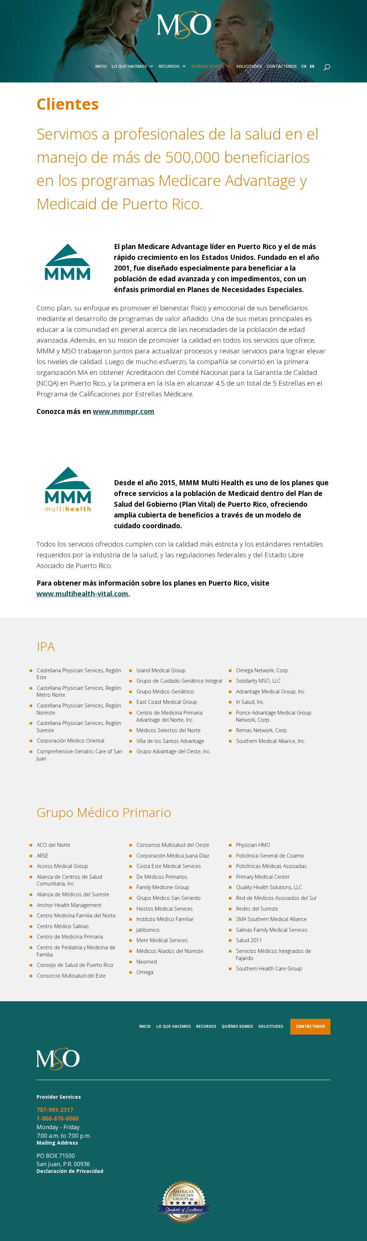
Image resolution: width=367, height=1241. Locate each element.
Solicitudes (249, 66)
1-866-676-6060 (57, 1118)
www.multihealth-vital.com (82, 593)
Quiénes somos (207, 66)
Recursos (169, 66)
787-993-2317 (55, 1110)
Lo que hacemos (129, 66)
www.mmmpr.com (123, 411)
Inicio (101, 66)
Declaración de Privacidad (70, 1171)
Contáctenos (282, 66)
